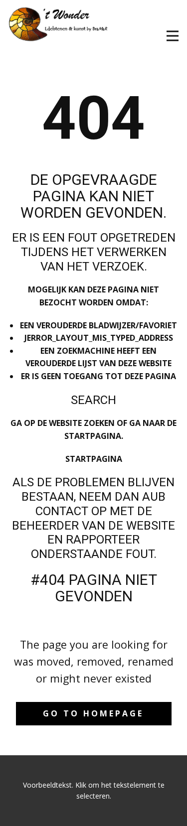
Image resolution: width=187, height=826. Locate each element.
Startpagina (93, 458)
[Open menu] (173, 36)
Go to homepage (93, 713)
